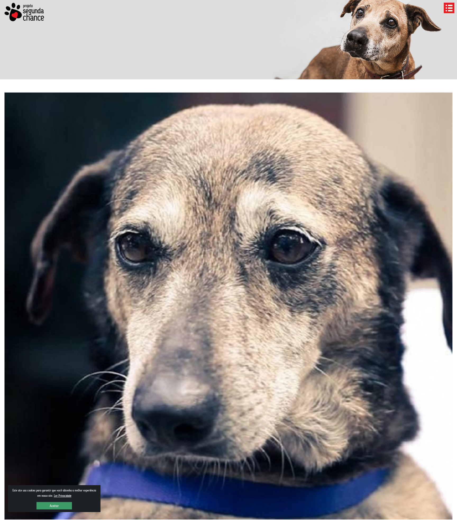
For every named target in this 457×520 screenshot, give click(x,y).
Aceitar (54, 506)
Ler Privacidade (62, 496)
